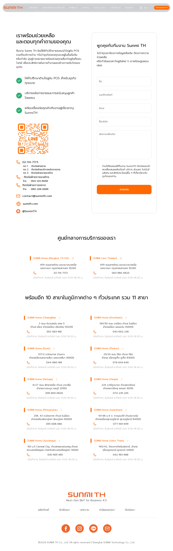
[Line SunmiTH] (93, 528)
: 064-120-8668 (39, 181)
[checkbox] (98, 166)
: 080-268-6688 (39, 189)
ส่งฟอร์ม (124, 189)
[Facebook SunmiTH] (65, 528)
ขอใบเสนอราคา (162, 7)
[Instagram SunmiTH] (79, 528)
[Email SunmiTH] (107, 528)
